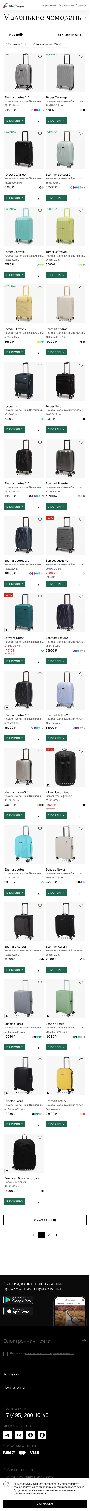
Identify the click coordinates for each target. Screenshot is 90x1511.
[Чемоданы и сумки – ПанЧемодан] (13, 5)
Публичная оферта (18, 1469)
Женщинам (49, 5)
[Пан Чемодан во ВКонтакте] (19, 1435)
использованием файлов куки (31, 1493)
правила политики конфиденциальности (49, 1353)
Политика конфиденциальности (28, 1477)
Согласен (45, 1503)
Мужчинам (66, 5)
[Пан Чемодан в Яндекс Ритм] (42, 1435)
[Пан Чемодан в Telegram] (7, 1435)
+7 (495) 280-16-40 (26, 1415)
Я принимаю (42, 1353)
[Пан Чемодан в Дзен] (30, 1435)
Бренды (81, 5)
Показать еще (45, 1220)
